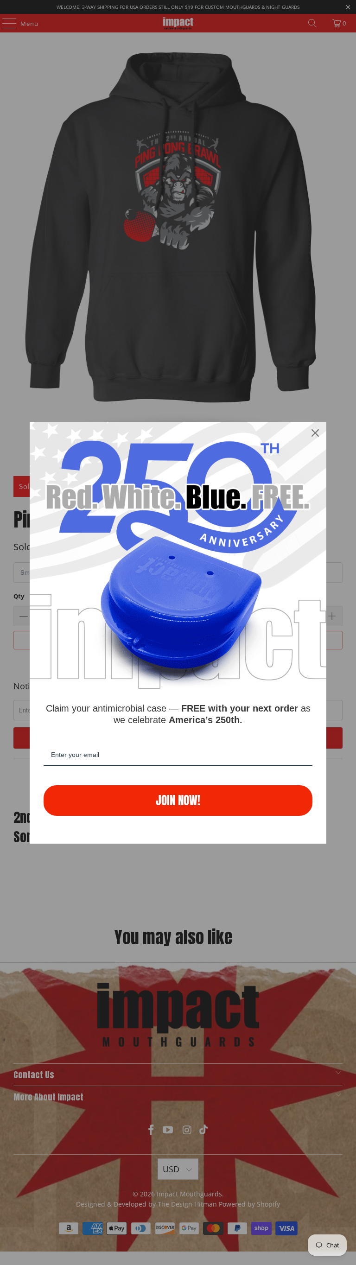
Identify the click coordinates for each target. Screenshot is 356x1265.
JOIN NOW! (178, 800)
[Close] (315, 433)
